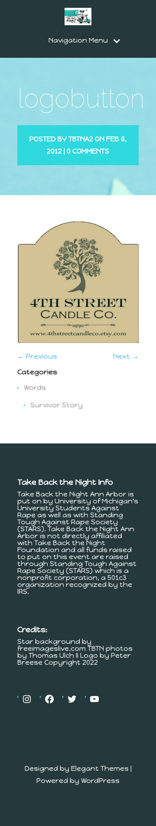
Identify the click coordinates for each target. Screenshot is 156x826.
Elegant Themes (100, 768)
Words (35, 387)
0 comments (88, 151)
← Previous (37, 356)
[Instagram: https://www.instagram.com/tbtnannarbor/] (27, 699)
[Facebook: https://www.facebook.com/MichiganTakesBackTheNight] (49, 699)
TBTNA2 (80, 139)
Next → (126, 356)
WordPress (100, 780)
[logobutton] (78, 340)
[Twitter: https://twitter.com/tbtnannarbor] (72, 699)
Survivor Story (56, 405)
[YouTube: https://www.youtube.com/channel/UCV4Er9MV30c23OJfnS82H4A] (94, 699)
